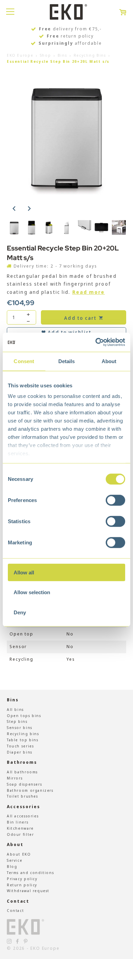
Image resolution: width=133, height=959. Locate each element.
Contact (18, 901)
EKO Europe (20, 55)
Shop (45, 55)
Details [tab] (66, 361)
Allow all (24, 572)
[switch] (115, 500)
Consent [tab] (24, 361)
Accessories (23, 807)
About (15, 844)
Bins (62, 55)
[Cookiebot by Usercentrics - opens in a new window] (95, 342)
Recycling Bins (90, 55)
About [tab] (109, 361)
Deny (20, 612)
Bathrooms (22, 762)
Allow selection (32, 592)
